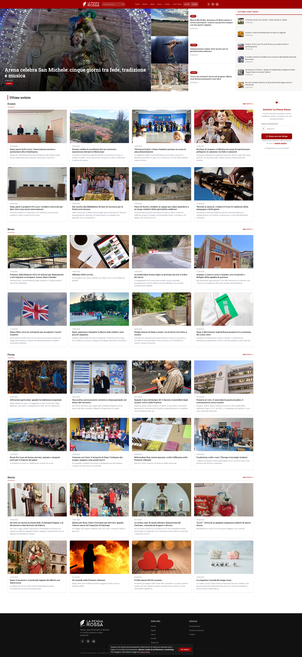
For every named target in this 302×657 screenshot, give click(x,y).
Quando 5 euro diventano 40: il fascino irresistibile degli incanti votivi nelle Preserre (161, 401)
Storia (167, 4)
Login (194, 4)
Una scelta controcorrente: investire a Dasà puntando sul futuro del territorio (99, 401)
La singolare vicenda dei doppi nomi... (214, 580)
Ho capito (185, 649)
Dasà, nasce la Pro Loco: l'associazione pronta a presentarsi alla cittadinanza (32, 150)
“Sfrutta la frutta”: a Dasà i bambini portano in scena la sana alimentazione (160, 150)
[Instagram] (213, 4)
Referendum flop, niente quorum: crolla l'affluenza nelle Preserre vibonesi (161, 458)
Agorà (187, 4)
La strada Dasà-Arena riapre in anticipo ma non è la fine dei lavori (160, 275)
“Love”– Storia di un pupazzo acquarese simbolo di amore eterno (223, 524)
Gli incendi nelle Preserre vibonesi (88, 580)
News (152, 4)
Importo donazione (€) (269, 124)
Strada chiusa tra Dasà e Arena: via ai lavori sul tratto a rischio (160, 333)
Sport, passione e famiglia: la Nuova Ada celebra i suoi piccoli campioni (98, 333)
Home (137, 4)
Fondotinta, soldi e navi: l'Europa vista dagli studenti (221, 457)
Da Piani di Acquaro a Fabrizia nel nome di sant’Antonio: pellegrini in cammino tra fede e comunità (223, 150)
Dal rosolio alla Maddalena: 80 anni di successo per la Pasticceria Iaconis (97, 208)
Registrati (155, 642)
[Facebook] (208, 4)
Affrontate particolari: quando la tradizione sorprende (35, 400)
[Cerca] (123, 4)
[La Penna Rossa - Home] (112, 623)
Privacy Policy (144, 652)
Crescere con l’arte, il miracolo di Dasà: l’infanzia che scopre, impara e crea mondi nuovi (97, 458)
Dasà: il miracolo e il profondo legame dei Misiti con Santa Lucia (35, 581)
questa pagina (281, 143)
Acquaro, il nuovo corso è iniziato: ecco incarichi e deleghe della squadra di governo (220, 275)
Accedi (153, 638)
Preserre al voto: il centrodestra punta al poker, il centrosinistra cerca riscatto (219, 401)
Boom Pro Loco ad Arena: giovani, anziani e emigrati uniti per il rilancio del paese (35, 458)
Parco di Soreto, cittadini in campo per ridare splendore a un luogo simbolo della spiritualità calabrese (161, 208)
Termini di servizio (196, 630)
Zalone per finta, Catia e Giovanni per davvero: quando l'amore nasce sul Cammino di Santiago (98, 524)
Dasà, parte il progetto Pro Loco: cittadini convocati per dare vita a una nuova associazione (36, 208)
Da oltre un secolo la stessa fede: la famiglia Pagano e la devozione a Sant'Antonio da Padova (36, 524)
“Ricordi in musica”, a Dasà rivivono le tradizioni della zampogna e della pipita (222, 208)
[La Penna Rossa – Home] (91, 4)
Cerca (153, 634)
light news (177, 4)
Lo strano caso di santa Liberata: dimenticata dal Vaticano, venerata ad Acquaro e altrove (157, 524)
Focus (159, 4)
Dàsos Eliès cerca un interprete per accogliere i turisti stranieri (35, 333)
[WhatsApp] (217, 4)
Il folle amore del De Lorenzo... (148, 580)
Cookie (192, 634)
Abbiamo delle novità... (83, 274)
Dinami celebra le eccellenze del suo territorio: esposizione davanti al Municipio (94, 150)
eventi (144, 4)
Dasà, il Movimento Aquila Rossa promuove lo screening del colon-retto (223, 333)
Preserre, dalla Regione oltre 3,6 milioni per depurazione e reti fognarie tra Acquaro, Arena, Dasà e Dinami (37, 275)
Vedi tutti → (248, 104)
